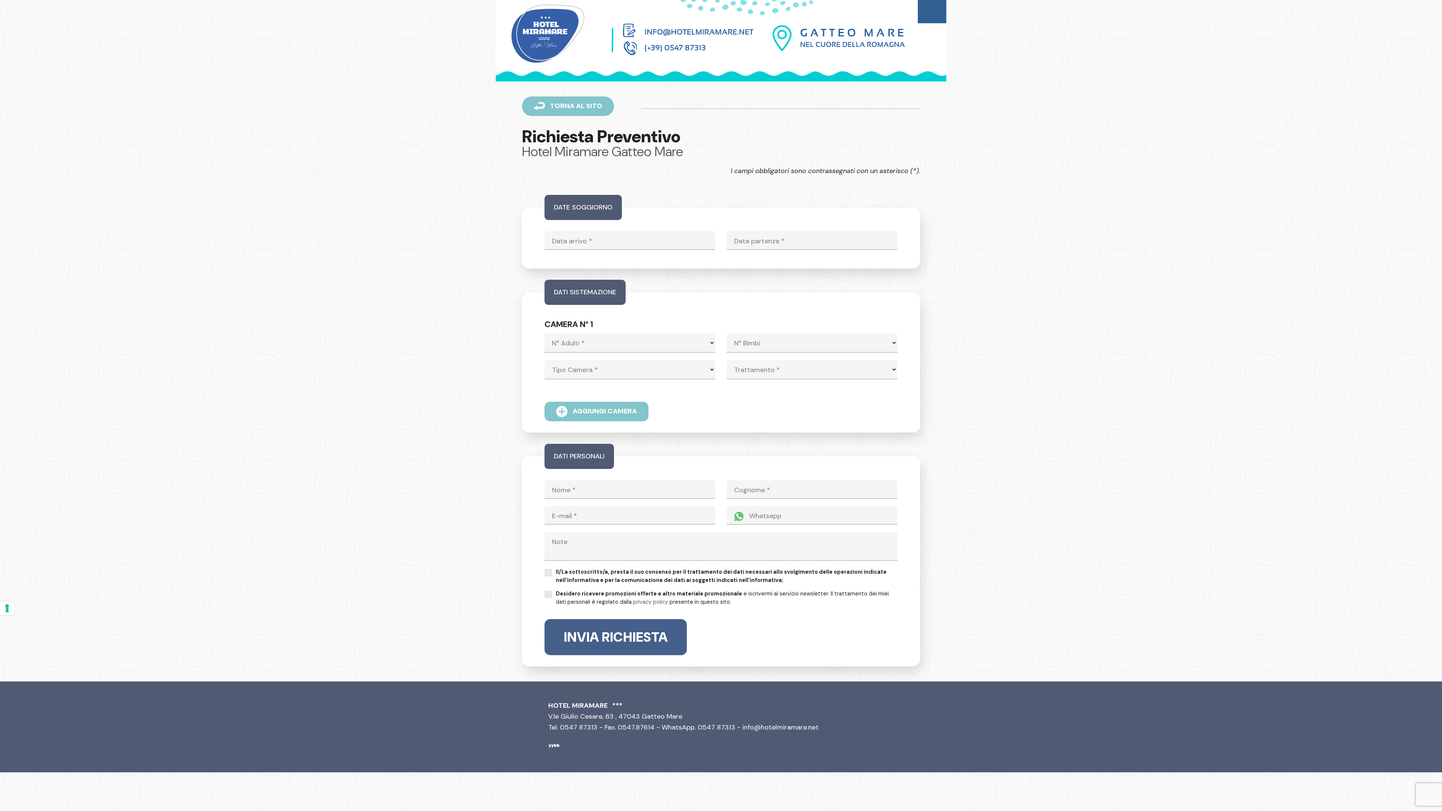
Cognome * (752, 489)
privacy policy (650, 601)
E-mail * (564, 515)
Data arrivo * (572, 241)
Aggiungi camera (604, 410)
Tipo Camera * (575, 369)
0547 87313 (716, 727)
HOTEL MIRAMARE (578, 705)
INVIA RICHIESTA (616, 637)
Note (559, 541)
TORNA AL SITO (575, 105)
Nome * (564, 489)
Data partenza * (759, 241)
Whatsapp (764, 515)
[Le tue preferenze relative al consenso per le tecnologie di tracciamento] (7, 608)
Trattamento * (757, 369)
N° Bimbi (747, 343)
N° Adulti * (568, 343)
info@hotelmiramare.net (780, 727)
